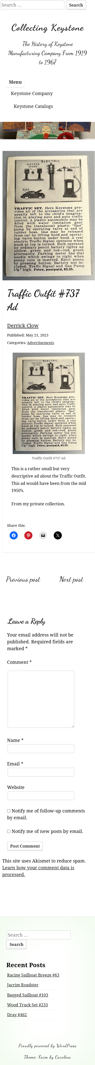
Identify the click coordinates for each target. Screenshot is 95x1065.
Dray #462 (17, 1014)
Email (15, 764)
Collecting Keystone (47, 27)
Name (15, 740)
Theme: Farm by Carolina (47, 1057)
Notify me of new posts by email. (47, 831)
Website (16, 787)
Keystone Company (32, 93)
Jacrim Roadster (23, 985)
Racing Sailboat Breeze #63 (33, 975)
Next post (71, 579)
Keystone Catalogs (33, 106)
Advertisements (40, 342)
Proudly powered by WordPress (47, 1045)
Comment (19, 662)
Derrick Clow (23, 325)
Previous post (23, 579)
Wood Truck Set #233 (27, 1005)
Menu (15, 82)
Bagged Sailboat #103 (27, 995)
